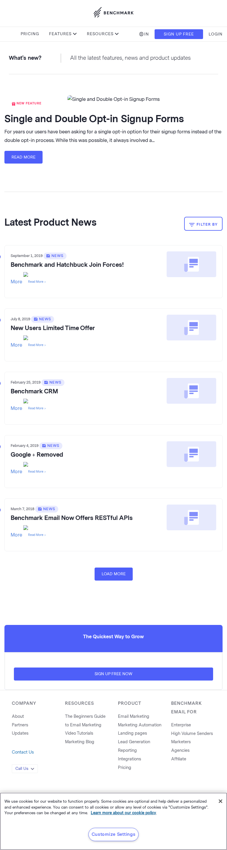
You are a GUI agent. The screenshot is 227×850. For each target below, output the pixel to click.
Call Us (21, 768)
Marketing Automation (139, 725)
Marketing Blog (79, 741)
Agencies (180, 750)
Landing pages (132, 733)
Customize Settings (114, 834)
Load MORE (114, 574)
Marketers (181, 741)
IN (146, 34)
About (18, 716)
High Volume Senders (192, 733)
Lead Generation (134, 741)
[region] (113, 821)
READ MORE (23, 157)
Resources (100, 34)
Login (216, 34)
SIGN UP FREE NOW (113, 674)
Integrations (129, 759)
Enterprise (181, 725)
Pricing (30, 34)
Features (60, 34)
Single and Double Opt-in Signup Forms (94, 119)
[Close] (220, 801)
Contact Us (23, 752)
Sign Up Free (179, 34)
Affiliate (178, 759)
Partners (20, 725)
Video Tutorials (79, 733)
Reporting (127, 750)
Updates (20, 733)
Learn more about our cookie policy (123, 813)
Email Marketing (133, 716)
